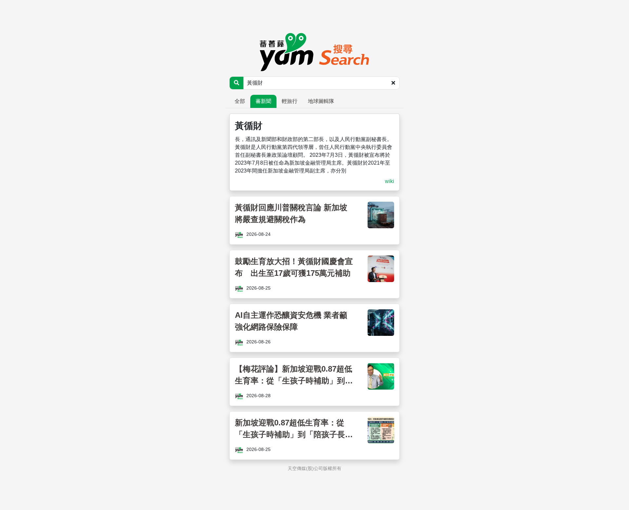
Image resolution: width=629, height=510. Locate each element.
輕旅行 (289, 101)
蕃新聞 (263, 101)
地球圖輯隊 (321, 101)
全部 (240, 101)
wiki (389, 181)
